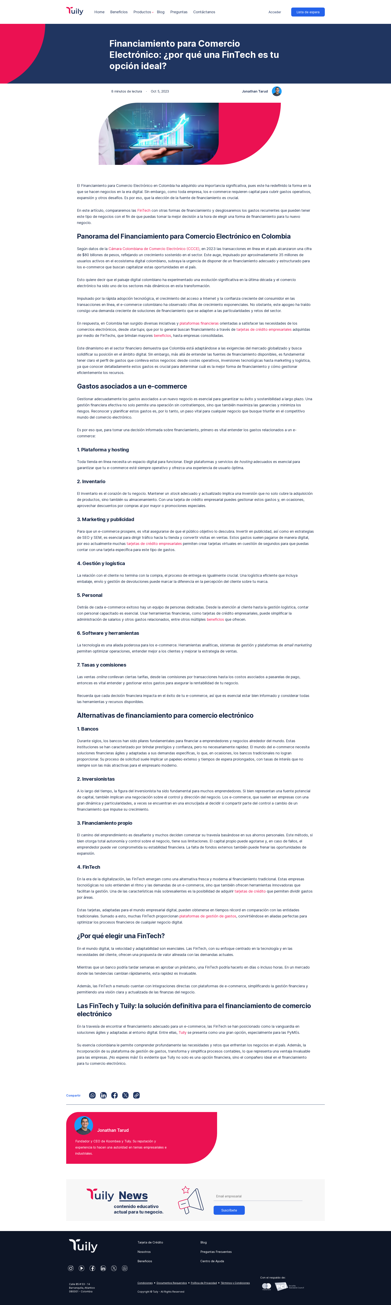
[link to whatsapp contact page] (124, 1268)
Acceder (275, 12)
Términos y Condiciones (235, 1282)
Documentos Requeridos (172, 1282)
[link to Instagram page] (70, 1268)
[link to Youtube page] (81, 1268)
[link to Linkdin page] (103, 1268)
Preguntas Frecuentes (216, 1252)
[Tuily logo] (82, 1251)
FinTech (143, 210)
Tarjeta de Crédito (150, 1242)
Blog (203, 1242)
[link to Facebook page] (92, 1268)
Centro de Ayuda (212, 1261)
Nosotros (144, 1252)
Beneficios (144, 1261)
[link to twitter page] (114, 1268)
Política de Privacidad (204, 1282)
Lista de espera (308, 12)
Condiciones (145, 1282)
